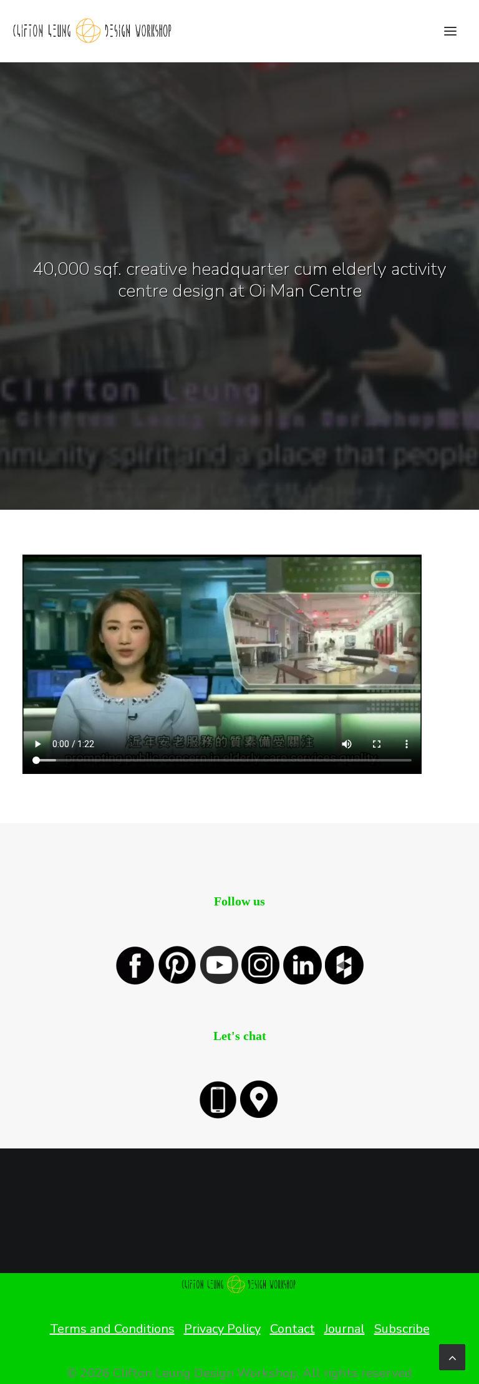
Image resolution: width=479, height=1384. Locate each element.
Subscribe (402, 1328)
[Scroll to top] (452, 1356)
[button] (450, 31)
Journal (344, 1328)
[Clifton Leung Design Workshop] (93, 31)
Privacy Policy (222, 1328)
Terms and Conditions (112, 1328)
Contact (292, 1328)
